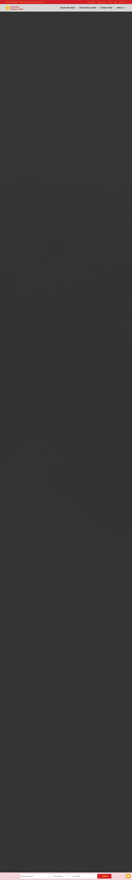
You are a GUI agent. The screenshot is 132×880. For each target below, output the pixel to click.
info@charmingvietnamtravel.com (33, 2)
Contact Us (122, 2)
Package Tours (106, 8)
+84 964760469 (12, 2)
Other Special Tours (87, 8)
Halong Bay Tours (68, 8)
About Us (120, 8)
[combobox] (35, 876)
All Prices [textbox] (76, 876)
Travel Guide (102, 2)
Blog (115, 2)
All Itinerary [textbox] (58, 876)
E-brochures (91, 2)
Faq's (110, 2)
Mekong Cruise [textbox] (27, 876)
